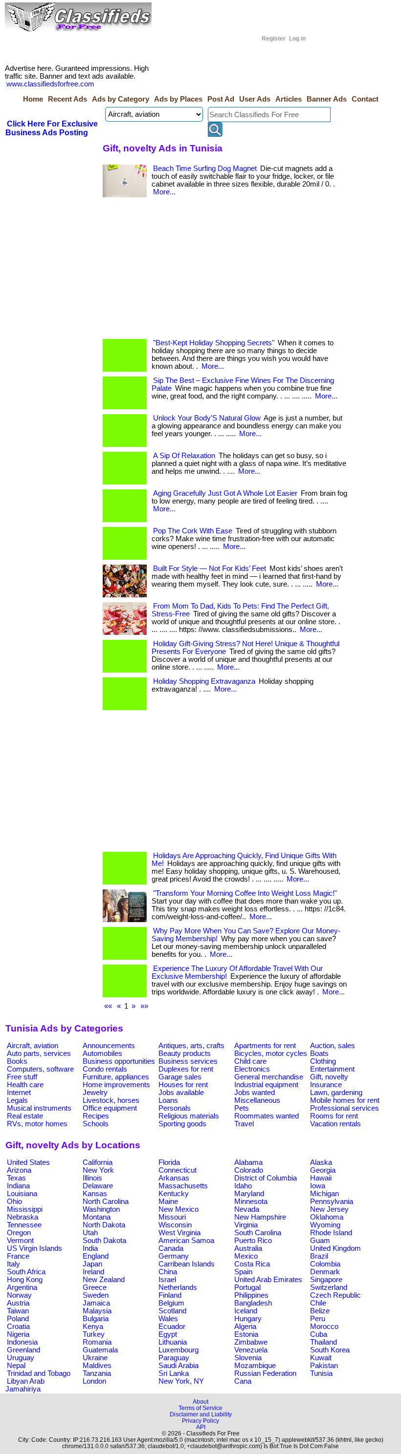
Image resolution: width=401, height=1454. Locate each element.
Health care (25, 1085)
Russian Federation (265, 1373)
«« (108, 1006)
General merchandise (268, 1077)
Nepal (16, 1366)
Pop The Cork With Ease (192, 531)
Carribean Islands (186, 1264)
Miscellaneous (257, 1100)
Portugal (247, 1287)
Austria (18, 1303)
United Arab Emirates (268, 1280)
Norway (19, 1295)
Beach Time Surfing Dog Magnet (205, 168)
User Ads (254, 99)
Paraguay (173, 1358)
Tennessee (24, 1225)
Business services (188, 1061)
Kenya (93, 1326)
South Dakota (104, 1240)
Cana (242, 1381)
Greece (95, 1287)
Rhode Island (331, 1233)
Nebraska (22, 1217)
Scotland (172, 1311)
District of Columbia (265, 1178)
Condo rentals (105, 1069)
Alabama (248, 1162)
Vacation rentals (335, 1124)
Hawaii (321, 1178)
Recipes (96, 1116)
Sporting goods (182, 1124)
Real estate (25, 1116)
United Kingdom (335, 1248)
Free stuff (22, 1077)
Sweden (96, 1295)
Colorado (248, 1170)
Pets (241, 1108)
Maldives (97, 1366)
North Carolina (106, 1201)
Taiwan (18, 1311)
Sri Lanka (173, 1373)
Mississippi (25, 1209)
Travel (244, 1124)
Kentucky (173, 1194)
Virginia (246, 1225)
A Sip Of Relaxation (184, 456)
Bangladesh (253, 1303)
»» (144, 1006)
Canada (170, 1248)
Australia (248, 1248)
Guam (320, 1240)
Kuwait (321, 1358)
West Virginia (179, 1233)
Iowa (317, 1186)
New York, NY (181, 1381)
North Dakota (104, 1225)
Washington (101, 1209)
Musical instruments (39, 1108)
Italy (13, 1264)
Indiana (18, 1186)
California (97, 1162)
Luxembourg (178, 1350)
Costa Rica (252, 1264)
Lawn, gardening (336, 1092)
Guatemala (100, 1350)
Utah (90, 1233)
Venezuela (250, 1350)
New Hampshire (260, 1217)
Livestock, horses (111, 1100)
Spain (243, 1272)
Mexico (246, 1256)
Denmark (325, 1272)
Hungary (248, 1319)
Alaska (321, 1162)
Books (17, 1061)
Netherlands (177, 1287)
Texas (16, 1178)
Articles (288, 99)
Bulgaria (96, 1319)
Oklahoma (326, 1217)
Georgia (322, 1170)
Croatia (18, 1326)
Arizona (19, 1170)
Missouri (172, 1217)
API (200, 1427)
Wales (168, 1319)
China (167, 1272)
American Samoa (186, 1240)
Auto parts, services (39, 1053)
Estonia (246, 1334)
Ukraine (95, 1358)
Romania (97, 1342)
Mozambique (255, 1366)
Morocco (324, 1326)
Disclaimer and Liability (201, 1414)
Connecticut (177, 1170)
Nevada (246, 1209)
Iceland (245, 1311)
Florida (169, 1162)
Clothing (323, 1061)
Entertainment (332, 1069)
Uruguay (20, 1358)
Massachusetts (183, 1186)
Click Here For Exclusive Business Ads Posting (51, 128)
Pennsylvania (331, 1201)
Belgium (171, 1303)
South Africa (26, 1272)
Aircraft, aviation (32, 1046)
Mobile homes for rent (344, 1100)
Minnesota (250, 1201)
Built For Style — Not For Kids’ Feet (209, 568)
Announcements (109, 1046)
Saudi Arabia (178, 1366)
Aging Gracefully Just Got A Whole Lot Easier (225, 493)
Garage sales (179, 1077)
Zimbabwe (250, 1342)
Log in (297, 38)
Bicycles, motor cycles (270, 1053)
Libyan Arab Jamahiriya (25, 1385)
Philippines (251, 1295)
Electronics (252, 1069)
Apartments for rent (265, 1046)
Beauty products (184, 1053)
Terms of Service (200, 1408)
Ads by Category (120, 99)
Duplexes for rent (185, 1069)
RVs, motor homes (37, 1124)
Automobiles (102, 1053)
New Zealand (104, 1280)
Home (33, 99)
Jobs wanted (254, 1092)
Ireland (93, 1272)
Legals (17, 1100)
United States (28, 1162)
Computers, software (40, 1069)
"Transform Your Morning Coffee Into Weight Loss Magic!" (245, 893)
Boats (319, 1053)
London (94, 1381)
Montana (97, 1217)
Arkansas (173, 1178)
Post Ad (220, 99)
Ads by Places (178, 99)
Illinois (92, 1178)
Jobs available (181, 1092)
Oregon (19, 1233)
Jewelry (95, 1092)
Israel (167, 1280)
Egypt (167, 1334)
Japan (92, 1264)
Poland (18, 1319)
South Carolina (257, 1233)
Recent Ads (67, 99)
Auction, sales (332, 1046)
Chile (318, 1303)
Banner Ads (327, 99)
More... (164, 192)
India (90, 1248)
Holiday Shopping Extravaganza (204, 681)
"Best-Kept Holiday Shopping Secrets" (213, 343)
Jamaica (96, 1303)
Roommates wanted (266, 1116)
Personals (174, 1108)
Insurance (326, 1085)
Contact (365, 99)
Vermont (20, 1240)
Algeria (245, 1326)
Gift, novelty (329, 1077)
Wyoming (325, 1225)
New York (98, 1170)
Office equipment (110, 1108)
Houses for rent (183, 1085)
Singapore (326, 1280)
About (200, 1401)
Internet (19, 1092)
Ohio (14, 1201)
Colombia (325, 1264)
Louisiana (22, 1194)
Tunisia (321, 1373)
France (18, 1256)
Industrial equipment (266, 1085)
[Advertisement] (225, 270)
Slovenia (248, 1358)
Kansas (95, 1194)
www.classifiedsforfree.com (50, 84)
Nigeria (18, 1334)
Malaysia (97, 1311)
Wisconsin (175, 1225)
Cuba (318, 1334)
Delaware (98, 1186)
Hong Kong (25, 1280)
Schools (96, 1124)
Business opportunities (119, 1061)
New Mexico (178, 1209)
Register (274, 38)
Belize (320, 1311)
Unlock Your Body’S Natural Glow (207, 418)
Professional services (344, 1108)
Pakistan (324, 1366)
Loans (168, 1100)
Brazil (319, 1256)
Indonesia (22, 1342)
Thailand (323, 1342)
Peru (317, 1319)
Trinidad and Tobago (38, 1373)
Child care (250, 1061)
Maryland (249, 1194)
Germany (173, 1256)
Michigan (324, 1194)
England (96, 1256)
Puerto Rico (253, 1240)
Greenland (23, 1350)
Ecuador (171, 1326)
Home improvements (116, 1085)
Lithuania (172, 1342)
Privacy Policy (200, 1420)
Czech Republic (335, 1295)
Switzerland (328, 1287)
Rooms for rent (334, 1116)
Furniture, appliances (116, 1077)
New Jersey (329, 1209)
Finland (169, 1295)
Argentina (22, 1287)
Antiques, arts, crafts (191, 1046)
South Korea (330, 1350)
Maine (168, 1201)
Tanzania (97, 1373)
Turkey (94, 1334)
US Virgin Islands (34, 1248)
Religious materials (188, 1116)
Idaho (243, 1186)
